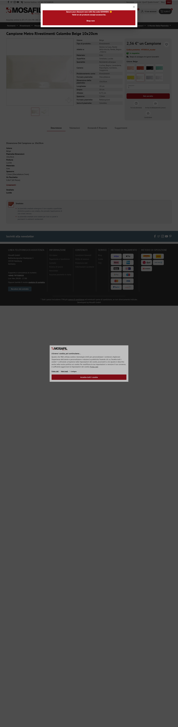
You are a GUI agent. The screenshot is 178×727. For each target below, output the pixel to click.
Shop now (90, 20)
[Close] (133, 6)
